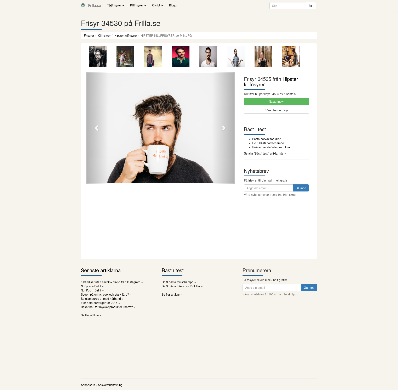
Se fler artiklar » (91, 315)
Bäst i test (173, 270)
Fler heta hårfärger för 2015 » (100, 303)
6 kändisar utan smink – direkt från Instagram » (112, 282)
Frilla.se (94, 5)
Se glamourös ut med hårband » (102, 298)
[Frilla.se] (83, 5)
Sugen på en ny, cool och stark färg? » (106, 294)
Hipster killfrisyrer (125, 35)
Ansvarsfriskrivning (110, 385)
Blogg (173, 5)
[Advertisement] (199, 228)
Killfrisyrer (104, 35)
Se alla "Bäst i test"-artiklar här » (265, 153)
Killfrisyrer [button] (137, 5)
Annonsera (88, 385)
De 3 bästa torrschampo (268, 143)
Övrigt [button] (156, 5)
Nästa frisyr (276, 101)
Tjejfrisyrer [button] (114, 5)
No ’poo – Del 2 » (92, 286)
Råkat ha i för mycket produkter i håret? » (108, 307)
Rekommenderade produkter (271, 147)
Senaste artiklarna (101, 270)
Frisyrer (89, 35)
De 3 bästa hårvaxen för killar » (182, 286)
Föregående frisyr (276, 110)
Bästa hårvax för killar (266, 139)
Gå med (301, 188)
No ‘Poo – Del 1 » (92, 290)
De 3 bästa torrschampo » (179, 282)
